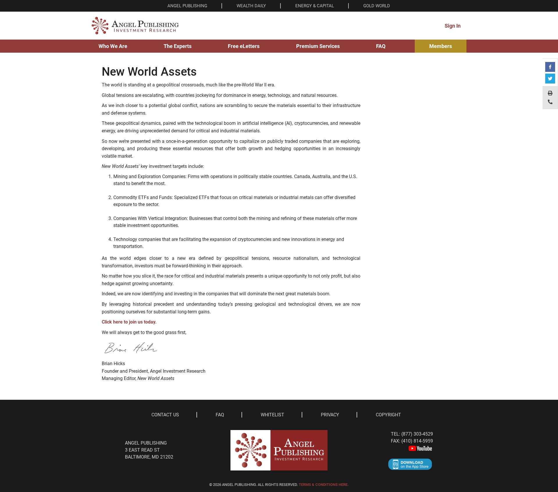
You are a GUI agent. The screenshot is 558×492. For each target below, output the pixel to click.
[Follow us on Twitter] (550, 79)
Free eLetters (244, 46)
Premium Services (318, 46)
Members (440, 46)
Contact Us (165, 415)
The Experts (178, 46)
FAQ (380, 46)
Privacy (330, 415)
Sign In (453, 26)
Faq (220, 415)
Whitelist (272, 415)
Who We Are (113, 46)
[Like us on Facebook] (550, 67)
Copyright (388, 415)
